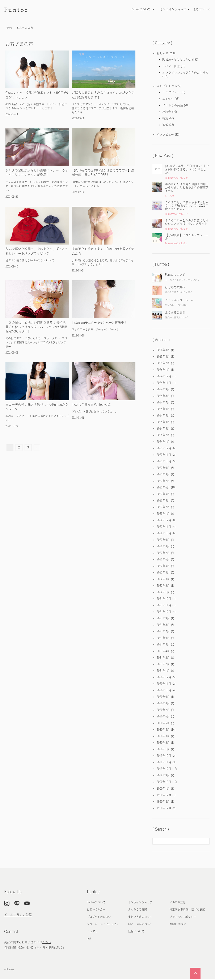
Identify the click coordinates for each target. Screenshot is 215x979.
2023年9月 (163, 467)
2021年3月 (163, 657)
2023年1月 (163, 513)
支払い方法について (140, 916)
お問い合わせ (177, 924)
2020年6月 (163, 716)
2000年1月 (163, 788)
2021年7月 (163, 631)
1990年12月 (164, 795)
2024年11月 (164, 382)
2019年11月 (164, 762)
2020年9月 (163, 696)
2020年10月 (164, 690)
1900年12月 (164, 808)
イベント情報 (171, 66)
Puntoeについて (141, 9)
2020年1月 (163, 749)
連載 (165, 124)
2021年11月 (164, 605)
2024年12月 (164, 376)
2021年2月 (163, 664)
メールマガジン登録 (18, 914)
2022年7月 (163, 552)
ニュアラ (92, 931)
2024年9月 (163, 389)
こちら (46, 942)
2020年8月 (163, 703)
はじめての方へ (96, 909)
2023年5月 (163, 493)
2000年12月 (164, 781)
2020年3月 (163, 736)
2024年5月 (163, 415)
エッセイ (168, 98)
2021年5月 (163, 644)
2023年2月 (163, 506)
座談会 (166, 111)
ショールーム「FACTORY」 (103, 924)
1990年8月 (163, 801)
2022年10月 (164, 533)
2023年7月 (163, 480)
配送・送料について (140, 924)
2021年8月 (163, 624)
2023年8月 (163, 474)
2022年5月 (163, 565)
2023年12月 (164, 448)
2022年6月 (163, 559)
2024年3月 (163, 428)
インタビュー (171, 92)
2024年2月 (163, 435)
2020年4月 (163, 729)
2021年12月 (164, 598)
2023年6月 (163, 487)
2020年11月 (164, 683)
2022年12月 (164, 520)
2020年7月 (163, 709)
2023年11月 (164, 454)
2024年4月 (163, 421)
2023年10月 (164, 461)
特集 (165, 118)
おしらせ (162, 53)
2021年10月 (164, 611)
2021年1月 (163, 670)
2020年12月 (164, 677)
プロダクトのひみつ (99, 916)
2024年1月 (163, 441)
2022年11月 (164, 526)
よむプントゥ (202, 9)
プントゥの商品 (172, 105)
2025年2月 (163, 363)
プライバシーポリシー (182, 916)
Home (9, 28)
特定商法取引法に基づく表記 (187, 909)
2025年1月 (163, 369)
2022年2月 (163, 585)
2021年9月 (163, 618)
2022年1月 (163, 592)
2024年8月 (163, 395)
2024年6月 (163, 408)
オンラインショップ (173, 9)
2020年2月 (163, 742)
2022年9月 (163, 539)
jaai (89, 938)
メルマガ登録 (177, 902)
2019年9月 (163, 775)
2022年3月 (163, 579)
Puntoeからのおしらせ (176, 59)
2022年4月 (163, 572)
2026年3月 (163, 350)
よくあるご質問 (137, 909)
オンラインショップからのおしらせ (185, 72)
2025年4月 (163, 356)
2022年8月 (163, 546)
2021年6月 (163, 637)
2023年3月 (163, 500)
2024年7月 (163, 402)
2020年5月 (163, 723)
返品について (136, 931)
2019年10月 (164, 768)
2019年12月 (164, 755)
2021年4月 (163, 651)
